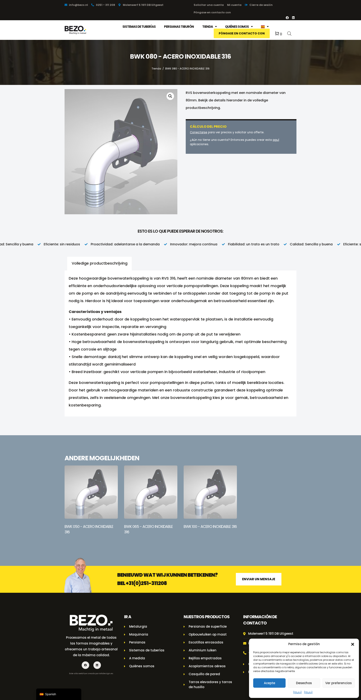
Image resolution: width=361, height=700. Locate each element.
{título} (297, 692)
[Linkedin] (293, 17)
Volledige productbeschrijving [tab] (99, 263)
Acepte (269, 683)
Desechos (304, 683)
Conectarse (198, 132)
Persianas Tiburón (179, 26)
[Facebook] (287, 17)
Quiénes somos (237, 26)
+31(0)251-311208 (146, 583)
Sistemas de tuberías (139, 26)
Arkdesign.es (106, 673)
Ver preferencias (338, 683)
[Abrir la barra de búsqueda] (289, 33)
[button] (353, 644)
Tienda (207, 26)
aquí (276, 140)
